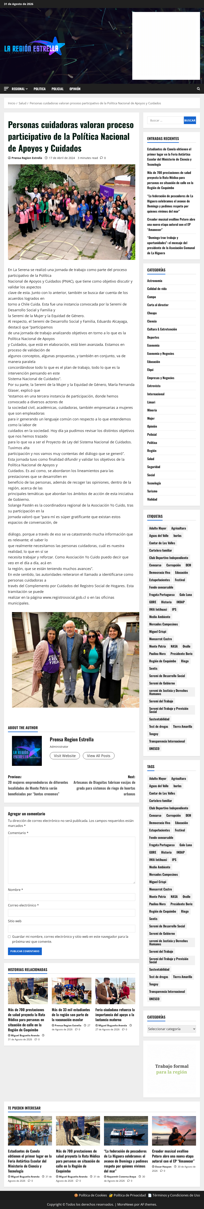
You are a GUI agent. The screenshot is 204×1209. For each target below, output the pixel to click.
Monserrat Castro (160, 638)
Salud (150, 458)
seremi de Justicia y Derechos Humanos (168, 692)
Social (151, 474)
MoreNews (125, 1204)
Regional (18, 88)
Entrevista (153, 385)
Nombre (15, 890)
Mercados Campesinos (163, 624)
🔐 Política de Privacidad (127, 1195)
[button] (6, 88)
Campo (151, 296)
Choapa (152, 313)
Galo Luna (185, 594)
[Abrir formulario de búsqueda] (198, 89)
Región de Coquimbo (162, 661)
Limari (151, 402)
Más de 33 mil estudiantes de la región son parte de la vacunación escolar (71, 1014)
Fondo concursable (161, 587)
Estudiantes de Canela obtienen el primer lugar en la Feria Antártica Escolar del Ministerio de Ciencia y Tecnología (169, 157)
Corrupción (173, 565)
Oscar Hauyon (163, 1166)
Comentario (18, 833)
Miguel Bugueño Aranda (25, 1035)
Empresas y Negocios (160, 377)
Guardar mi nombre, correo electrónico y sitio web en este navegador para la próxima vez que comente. (70, 939)
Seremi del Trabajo (161, 701)
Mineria (152, 410)
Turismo (152, 491)
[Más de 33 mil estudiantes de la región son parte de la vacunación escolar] (72, 991)
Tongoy (153, 733)
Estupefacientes (159, 579)
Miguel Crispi (157, 631)
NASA (174, 646)
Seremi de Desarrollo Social (167, 675)
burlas (177, 535)
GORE (152, 602)
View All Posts (98, 755)
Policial (58, 88)
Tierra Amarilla (182, 726)
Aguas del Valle (159, 535)
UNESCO (154, 748)
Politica (40, 88)
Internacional (155, 393)
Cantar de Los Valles (162, 542)
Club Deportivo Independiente (168, 557)
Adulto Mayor (157, 528)
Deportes (153, 337)
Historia (166, 602)
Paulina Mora (157, 653)
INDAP (181, 602)
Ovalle (186, 646)
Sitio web (15, 921)
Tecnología (154, 483)
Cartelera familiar (160, 550)
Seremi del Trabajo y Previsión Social (168, 710)
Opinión (75, 88)
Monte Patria (157, 646)
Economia (153, 345)
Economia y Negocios (160, 353)
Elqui (150, 369)
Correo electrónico (23, 905)
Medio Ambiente (159, 616)
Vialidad (152, 499)
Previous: (38, 785)
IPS (174, 609)
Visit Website (65, 755)
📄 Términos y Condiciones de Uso (174, 1195)
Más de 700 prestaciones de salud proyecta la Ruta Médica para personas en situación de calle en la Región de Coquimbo (26, 1019)
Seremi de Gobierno (162, 683)
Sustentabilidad (159, 719)
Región (151, 450)
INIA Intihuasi (158, 609)
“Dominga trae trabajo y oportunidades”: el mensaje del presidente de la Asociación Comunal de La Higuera (171, 245)
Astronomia (154, 280)
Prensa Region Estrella (27, 158)
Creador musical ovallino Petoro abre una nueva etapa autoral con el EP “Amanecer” (171, 224)
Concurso (155, 565)
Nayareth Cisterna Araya (121, 1176)
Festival (180, 579)
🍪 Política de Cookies (90, 1195)
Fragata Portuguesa (162, 594)
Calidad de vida (157, 288)
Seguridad (153, 466)
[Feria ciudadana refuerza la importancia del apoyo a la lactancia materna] (115, 991)
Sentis (153, 668)
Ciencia (152, 321)
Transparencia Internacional (167, 741)
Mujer (151, 418)
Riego (185, 661)
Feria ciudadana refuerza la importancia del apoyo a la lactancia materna (115, 1014)
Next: (104, 785)
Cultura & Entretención (162, 329)
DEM (188, 565)
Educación (153, 361)
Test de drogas (158, 726)
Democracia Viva (159, 572)
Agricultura (178, 528)
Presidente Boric (181, 653)
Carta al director (158, 304)
